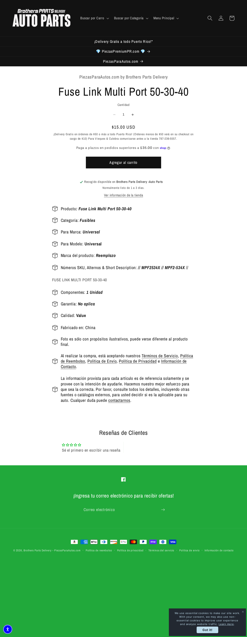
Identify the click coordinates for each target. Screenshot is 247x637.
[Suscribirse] (162, 510)
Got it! (207, 630)
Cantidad (123, 105)
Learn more (226, 624)
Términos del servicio (161, 550)
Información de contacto (219, 550)
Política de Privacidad (138, 361)
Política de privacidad (130, 550)
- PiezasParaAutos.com (66, 550)
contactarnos (119, 400)
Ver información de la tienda (123, 195)
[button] (94, 18)
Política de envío (189, 550)
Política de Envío (102, 361)
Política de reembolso (99, 550)
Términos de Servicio (160, 356)
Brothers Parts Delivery (38, 550)
